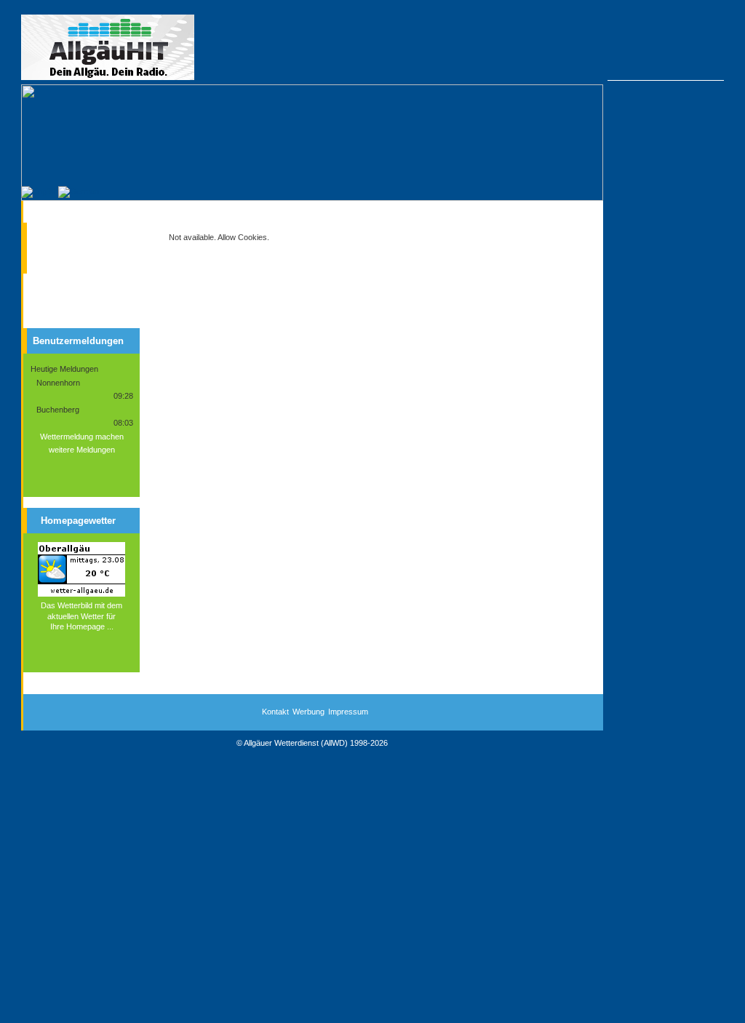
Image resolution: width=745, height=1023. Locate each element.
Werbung (308, 711)
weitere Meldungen (82, 449)
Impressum (348, 711)
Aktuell (58, 232)
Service (60, 258)
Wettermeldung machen (82, 436)
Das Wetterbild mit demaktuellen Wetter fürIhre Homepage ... (81, 616)
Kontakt (275, 711)
